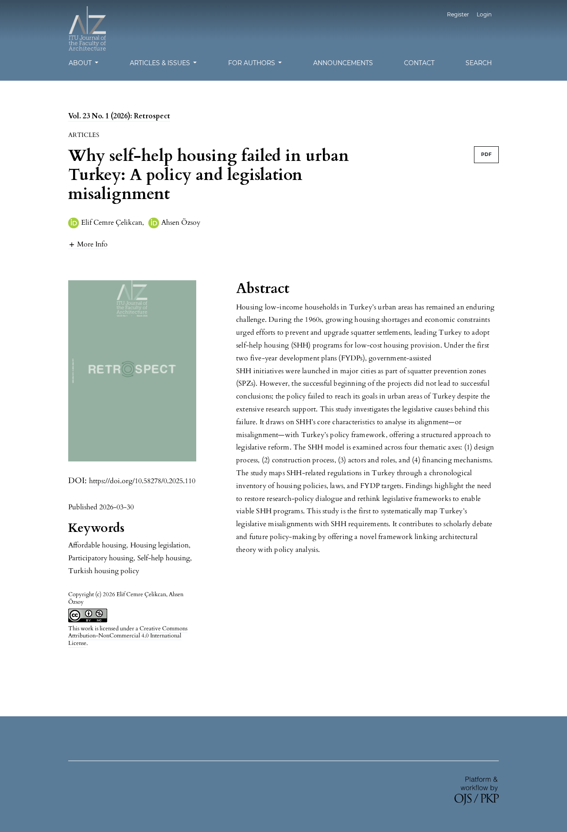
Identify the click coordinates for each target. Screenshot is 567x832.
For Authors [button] (252, 63)
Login (484, 14)
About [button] (81, 63)
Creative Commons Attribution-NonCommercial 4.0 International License (127, 636)
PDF (486, 154)
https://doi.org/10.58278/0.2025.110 (142, 481)
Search (479, 63)
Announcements (343, 63)
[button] (88, 244)
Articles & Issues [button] (161, 63)
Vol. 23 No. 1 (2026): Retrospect (119, 116)
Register (458, 14)
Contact (419, 63)
